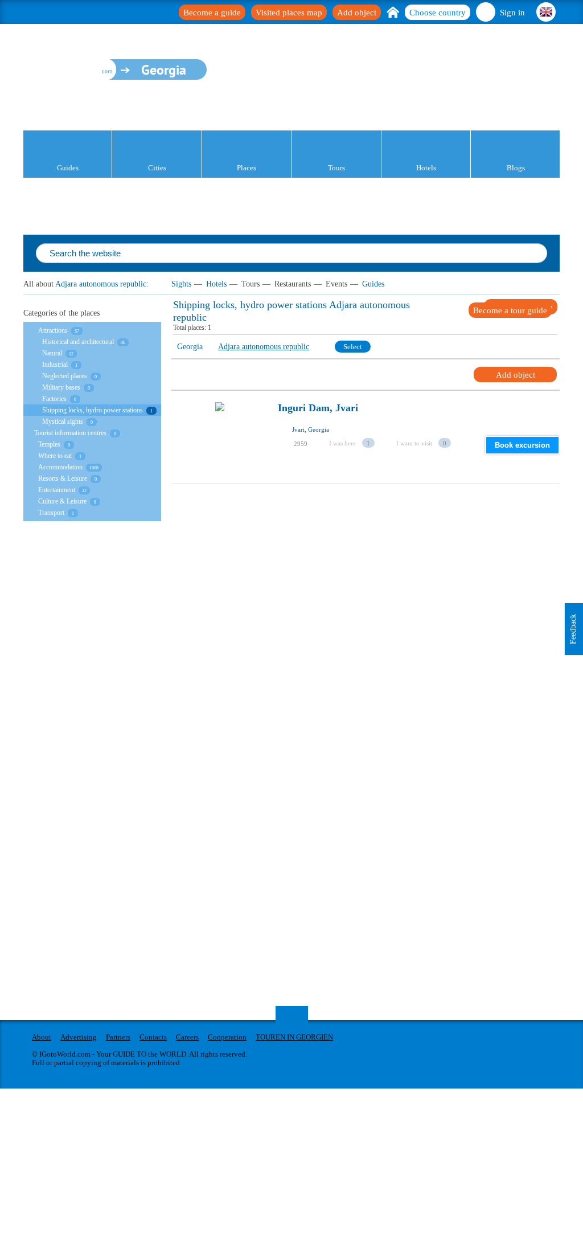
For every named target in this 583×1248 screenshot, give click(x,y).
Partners (118, 1037)
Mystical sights (62, 421)
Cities (157, 167)
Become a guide (212, 12)
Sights (181, 284)
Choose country (437, 12)
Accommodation (60, 467)
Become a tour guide (510, 310)
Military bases (61, 387)
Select (352, 346)
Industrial (55, 365)
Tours (336, 167)
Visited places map (289, 12)
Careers (187, 1037)
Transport (51, 513)
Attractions (53, 330)
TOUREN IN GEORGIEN (294, 1037)
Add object (356, 12)
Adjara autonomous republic (100, 284)
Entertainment (56, 490)
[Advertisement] (365, 564)
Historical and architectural (78, 342)
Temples (49, 444)
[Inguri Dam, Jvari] (219, 438)
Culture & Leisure (62, 501)
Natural (52, 353)
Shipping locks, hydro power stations (92, 410)
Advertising (78, 1037)
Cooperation (227, 1037)
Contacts (153, 1037)
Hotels (426, 167)
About (41, 1037)
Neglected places (64, 376)
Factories (54, 399)
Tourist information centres (70, 433)
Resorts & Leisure (62, 478)
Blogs (516, 167)
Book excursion (522, 445)
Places (246, 167)
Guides (68, 167)
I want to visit (414, 443)
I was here (342, 443)
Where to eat (55, 456)
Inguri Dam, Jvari (318, 408)
